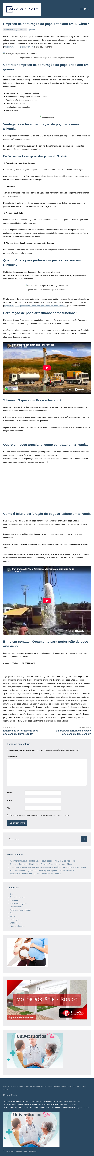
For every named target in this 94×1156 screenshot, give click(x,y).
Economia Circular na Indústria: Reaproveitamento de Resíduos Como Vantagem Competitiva (48, 867)
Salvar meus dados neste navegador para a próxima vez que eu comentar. (40, 815)
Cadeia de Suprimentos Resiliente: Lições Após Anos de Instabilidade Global (41, 864)
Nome (10, 793)
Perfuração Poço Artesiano (15, 30)
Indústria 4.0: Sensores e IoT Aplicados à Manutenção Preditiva (36, 874)
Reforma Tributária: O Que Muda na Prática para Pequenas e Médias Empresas (42, 871)
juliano (32, 30)
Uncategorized (16, 923)
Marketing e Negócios (18, 904)
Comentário (12, 757)
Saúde (12, 916)
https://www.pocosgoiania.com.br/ (18, 47)
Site (8, 808)
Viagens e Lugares (17, 926)
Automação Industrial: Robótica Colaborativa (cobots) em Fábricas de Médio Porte (43, 861)
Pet (11, 913)
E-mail (10, 800)
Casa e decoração (17, 897)
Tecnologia (14, 920)
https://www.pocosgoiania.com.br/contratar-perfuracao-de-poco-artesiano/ (35, 306)
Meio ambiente (16, 907)
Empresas (14, 900)
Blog (11, 894)
